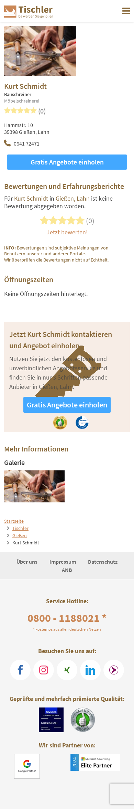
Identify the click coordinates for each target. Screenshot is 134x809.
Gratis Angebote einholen (67, 162)
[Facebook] (20, 670)
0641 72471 (27, 143)
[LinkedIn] (90, 670)
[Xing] (67, 670)
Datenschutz (103, 561)
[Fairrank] (113, 670)
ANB (67, 569)
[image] (34, 486)
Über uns (27, 561)
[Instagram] (43, 670)
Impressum (63, 561)
